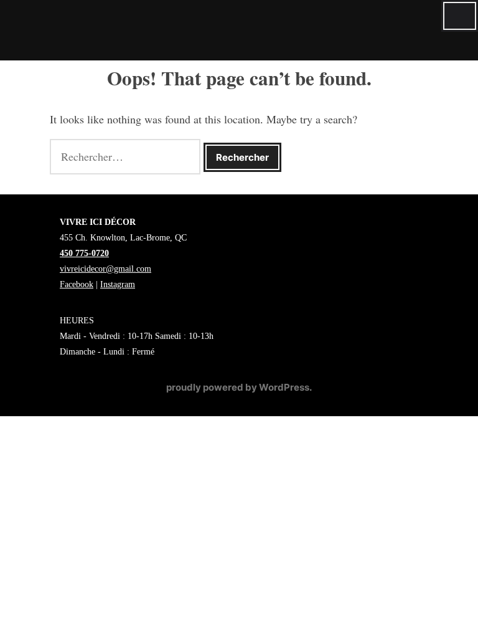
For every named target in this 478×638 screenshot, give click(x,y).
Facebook (76, 284)
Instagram (117, 284)
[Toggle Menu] (459, 16)
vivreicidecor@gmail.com (105, 269)
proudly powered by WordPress (237, 387)
